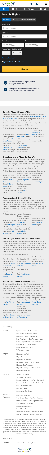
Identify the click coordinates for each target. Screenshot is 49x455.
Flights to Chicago (22, 368)
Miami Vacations (21, 401)
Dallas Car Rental (37, 383)
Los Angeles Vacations (24, 406)
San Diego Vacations (36, 401)
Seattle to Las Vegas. (9, 264)
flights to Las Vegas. (9, 140)
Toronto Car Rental (22, 374)
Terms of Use (20, 443)
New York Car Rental (37, 380)
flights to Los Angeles (36, 133)
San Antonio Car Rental (24, 391)
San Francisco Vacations (24, 403)
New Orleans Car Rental (24, 385)
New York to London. (8, 303)
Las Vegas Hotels (22, 336)
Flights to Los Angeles (23, 359)
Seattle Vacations (22, 414)
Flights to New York (22, 354)
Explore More (7, 438)
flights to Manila (8, 185)
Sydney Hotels (21, 331)
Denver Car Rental (22, 380)
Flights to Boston (35, 368)
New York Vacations (36, 398)
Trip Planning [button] (7, 327)
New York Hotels (21, 339)
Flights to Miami (35, 362)
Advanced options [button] (8, 58)
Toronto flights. (39, 182)
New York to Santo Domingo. (39, 302)
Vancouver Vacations (23, 411)
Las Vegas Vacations (23, 395)
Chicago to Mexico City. (9, 316)
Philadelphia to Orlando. (23, 275)
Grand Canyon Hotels (23, 342)
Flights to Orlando (22, 362)
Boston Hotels (32, 331)
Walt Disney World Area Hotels (26, 333)
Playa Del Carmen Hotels (24, 347)
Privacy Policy (31, 443)
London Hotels (37, 342)
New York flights (23, 135)
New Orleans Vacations (24, 409)
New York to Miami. (37, 264)
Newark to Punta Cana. (24, 316)
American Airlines (37, 223)
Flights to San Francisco (24, 365)
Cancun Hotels (31, 344)
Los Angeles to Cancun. (24, 303)
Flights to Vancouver (23, 370)
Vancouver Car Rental (23, 377)
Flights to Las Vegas (23, 357)
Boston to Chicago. (8, 275)
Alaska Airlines (21, 232)
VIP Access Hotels (22, 350)
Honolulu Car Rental (23, 383)
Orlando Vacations (22, 398)
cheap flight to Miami (7, 148)
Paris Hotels (20, 344)
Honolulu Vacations (36, 414)
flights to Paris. (8, 180)
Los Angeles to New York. (24, 264)
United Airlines (20, 223)
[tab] (4, 9)
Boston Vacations (38, 411)
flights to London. (23, 180)
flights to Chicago (22, 146)
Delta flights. (11, 225)
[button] (31, 4)
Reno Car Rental (21, 388)
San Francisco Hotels (36, 339)
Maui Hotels (33, 336)
